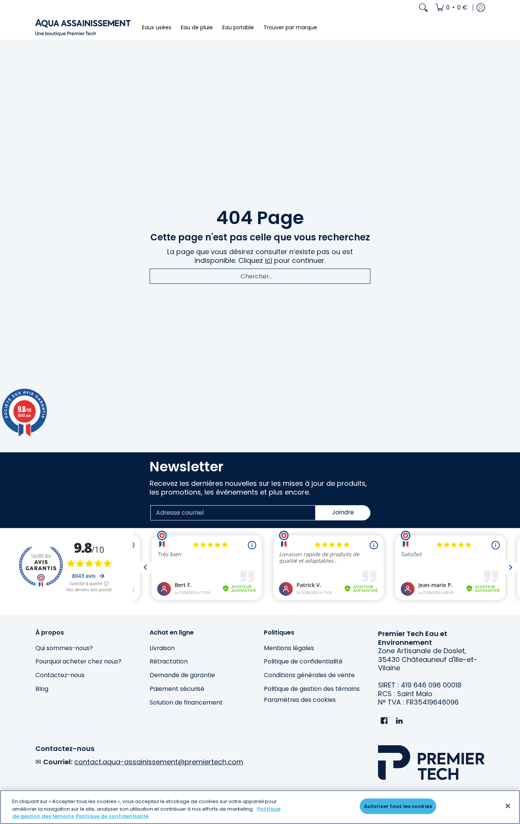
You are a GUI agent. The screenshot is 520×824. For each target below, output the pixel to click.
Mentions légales (289, 648)
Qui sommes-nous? (64, 648)
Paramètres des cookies (300, 700)
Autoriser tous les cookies (398, 806)
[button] (384, 721)
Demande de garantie (182, 675)
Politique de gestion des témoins (312, 688)
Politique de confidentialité (303, 661)
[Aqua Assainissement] (83, 27)
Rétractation (169, 661)
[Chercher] (423, 7)
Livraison (162, 648)
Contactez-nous (60, 675)
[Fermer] (507, 805)
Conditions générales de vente (309, 675)
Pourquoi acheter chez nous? (78, 661)
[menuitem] (451, 7)
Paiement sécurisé (177, 688)
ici (268, 260)
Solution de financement (186, 702)
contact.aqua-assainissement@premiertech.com (158, 762)
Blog (41, 688)
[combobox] (260, 276)
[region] (260, 807)
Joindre (343, 512)
